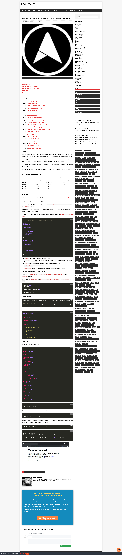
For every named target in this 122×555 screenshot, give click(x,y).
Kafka (77, 256)
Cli (90, 183)
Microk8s (87, 275)
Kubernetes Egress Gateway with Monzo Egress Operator (87, 143)
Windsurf (84, 369)
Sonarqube (78, 343)
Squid (95, 346)
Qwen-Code (78, 322)
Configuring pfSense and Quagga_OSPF (30, 88)
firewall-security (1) (79, 37)
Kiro (82, 261)
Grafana (90, 233)
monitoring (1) (78, 67)
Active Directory (80, 152)
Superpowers (92, 350)
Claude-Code (78, 183)
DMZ (94, 207)
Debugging (78, 204)
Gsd (84, 235)
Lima (81, 268)
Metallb (24, 80)
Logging (85, 270)
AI (25, 10)
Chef (84, 181)
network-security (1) (79, 68)
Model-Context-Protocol (81, 277)
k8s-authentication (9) (80, 47)
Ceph (98, 176)
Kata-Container (83, 256)
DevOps (29, 10)
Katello (90, 256)
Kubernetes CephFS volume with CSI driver (36, 122)
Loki (90, 270)
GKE (89, 230)
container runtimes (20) (80, 31)
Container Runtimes (92, 190)
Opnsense (83, 303)
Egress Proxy (79, 214)
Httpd (84, 242)
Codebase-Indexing (86, 188)
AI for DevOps (78, 126)
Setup (77, 336)
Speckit (90, 346)
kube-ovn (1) (78, 57)
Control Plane (96, 195)
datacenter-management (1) (81, 32)
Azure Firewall (83, 171)
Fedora (77, 218)
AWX (96, 169)
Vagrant (84, 360)
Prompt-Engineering (92, 317)
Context (91, 192)
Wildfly (92, 367)
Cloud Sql (78, 185)
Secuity (93, 332)
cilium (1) (77, 27)
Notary (77, 294)
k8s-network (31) (78, 52)
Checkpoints (79, 181)
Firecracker (91, 218)
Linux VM (90, 268)
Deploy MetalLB (25, 90)
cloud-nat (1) (78, 28)
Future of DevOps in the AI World (81, 128)
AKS (82, 162)
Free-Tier (88, 223)
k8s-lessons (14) (78, 51)
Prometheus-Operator (81, 317)
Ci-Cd (88, 181)
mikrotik (80, 10)
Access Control (86, 150)
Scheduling (78, 332)
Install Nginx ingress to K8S (33, 113)
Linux (34, 10)
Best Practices (84, 174)
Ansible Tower (84, 164)
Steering (95, 348)
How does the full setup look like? (29, 82)
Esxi (88, 216)
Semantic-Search (85, 334)
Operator (96, 301)
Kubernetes (56, 10)
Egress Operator (93, 211)
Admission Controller (90, 152)
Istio (94, 251)
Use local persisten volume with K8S (35, 117)
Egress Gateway (84, 211)
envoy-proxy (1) (78, 35)
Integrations (79, 251)
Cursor (91, 197)
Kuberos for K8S (30, 139)
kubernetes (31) (78, 58)
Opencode (91, 296)
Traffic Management (92, 355)
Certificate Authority (81, 178)
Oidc (95, 294)
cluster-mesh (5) (78, 30)
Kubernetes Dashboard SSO (33, 138)
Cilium (92, 181)
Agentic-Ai (78, 157)
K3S (94, 254)
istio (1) (77, 42)
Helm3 (91, 240)
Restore (94, 327)
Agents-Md (89, 157)
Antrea (97, 164)
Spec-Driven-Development (81, 346)
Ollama (77, 296)
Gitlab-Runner (79, 230)
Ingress (86, 247)
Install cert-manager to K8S (33, 115)
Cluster (84, 185)
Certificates (90, 178)
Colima (77, 190)
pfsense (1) (77, 69)
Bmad (94, 174)
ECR (94, 209)
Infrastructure (79, 247)
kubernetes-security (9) (80, 64)
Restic (89, 327)
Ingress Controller (94, 247)
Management (88, 273)
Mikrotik (92, 275)
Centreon (93, 176)
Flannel (83, 221)
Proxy (83, 320)
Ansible (77, 164)
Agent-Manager (79, 155)
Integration (95, 249)
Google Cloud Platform (81, 233)
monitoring (73, 10)
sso (67, 10)
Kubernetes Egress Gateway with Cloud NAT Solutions (86, 137)
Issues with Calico (26, 84)
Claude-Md (85, 183)
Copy (71, 219)
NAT (77, 284)
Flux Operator (90, 221)
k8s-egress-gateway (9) (80, 48)
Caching (78, 176)
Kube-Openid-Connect (80, 263)
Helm (91, 237)
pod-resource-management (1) (81, 71)
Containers (85, 192)
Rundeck (89, 329)
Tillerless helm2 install (32, 136)
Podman (83, 313)
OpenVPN (90, 301)
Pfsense (91, 308)
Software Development (81, 339)
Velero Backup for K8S (32, 143)
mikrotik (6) (77, 65)
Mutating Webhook (80, 282)
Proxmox (78, 320)
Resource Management (81, 327)
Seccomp (88, 332)
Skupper (90, 336)
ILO (95, 242)
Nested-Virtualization (81, 287)
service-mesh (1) (78, 76)
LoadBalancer (79, 270)
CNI (96, 185)
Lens (77, 268)
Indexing (88, 244)
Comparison (83, 190)
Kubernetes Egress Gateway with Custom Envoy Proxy (86, 141)
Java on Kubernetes (80, 254)
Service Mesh (94, 334)
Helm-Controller (80, 240)
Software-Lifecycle (92, 341)
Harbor (77, 237)
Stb (90, 348)
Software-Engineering (81, 341)
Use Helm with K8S (31, 134)
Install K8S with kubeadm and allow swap (36, 106)
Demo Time (24, 92)
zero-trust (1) (78, 85)
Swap (98, 350)
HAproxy (96, 235)
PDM (86, 306)
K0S (91, 254)
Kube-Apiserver (88, 261)
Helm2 (86, 240)
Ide (92, 242)
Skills (85, 336)
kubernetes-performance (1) (81, 62)
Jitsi (87, 254)
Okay (27, 553)
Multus (88, 280)
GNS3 (93, 230)
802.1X (80, 150)
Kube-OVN (89, 263)
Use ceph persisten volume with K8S (35, 119)
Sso (77, 348)
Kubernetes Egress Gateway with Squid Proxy (84, 139)
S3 (93, 329)
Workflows (89, 369)
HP (94, 240)
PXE (86, 320)
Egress (77, 211)
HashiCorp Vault (84, 237)
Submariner (78, 350)
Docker (77, 209)
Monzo (97, 277)
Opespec (78, 303)
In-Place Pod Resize (80, 244)
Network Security (80, 289)
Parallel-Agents (79, 306)
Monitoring (91, 277)
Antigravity (91, 164)
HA (92, 235)
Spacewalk (84, 343)
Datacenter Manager (80, 202)
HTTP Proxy (78, 242)
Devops (89, 207)
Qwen (95, 320)
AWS (84, 169)
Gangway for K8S (31, 141)
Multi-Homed (83, 280)
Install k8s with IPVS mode (33, 131)
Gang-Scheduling (95, 223)
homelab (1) (77, 41)
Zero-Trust (87, 372)
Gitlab (90, 228)
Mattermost (95, 273)
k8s (33, 472)
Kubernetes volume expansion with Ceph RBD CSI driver (38, 129)
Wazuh (81, 367)
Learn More (22, 553)
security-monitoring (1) (80, 75)
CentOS (87, 176)
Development (93, 204)
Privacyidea (78, 315)
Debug (92, 202)
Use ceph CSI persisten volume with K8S (35, 120)
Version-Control (80, 362)
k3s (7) (76, 44)
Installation (88, 249)
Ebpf (91, 209)
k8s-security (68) (78, 55)
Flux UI (96, 221)
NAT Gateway (82, 284)
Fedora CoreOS (84, 218)
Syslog (77, 353)
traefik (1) (77, 79)
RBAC (93, 322)
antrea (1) (77, 25)
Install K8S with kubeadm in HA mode (35, 108)
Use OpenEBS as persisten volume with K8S (36, 126)
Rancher (89, 322)
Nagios (97, 282)
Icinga (88, 242)
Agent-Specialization (94, 155)
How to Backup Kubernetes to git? (35, 145)
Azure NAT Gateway (92, 171)
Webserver (87, 367)
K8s (97, 254)
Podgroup (78, 313)
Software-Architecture (93, 339)
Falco (95, 216)
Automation (78, 169)
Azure (77, 171)
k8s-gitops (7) (78, 49)
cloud (62, 10)
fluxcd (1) (77, 38)
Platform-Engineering (81, 310)
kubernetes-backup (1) (80, 61)
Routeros (78, 329)
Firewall (78, 221)
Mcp (77, 275)
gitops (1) (77, 40)
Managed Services (80, 273)
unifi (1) (76, 81)
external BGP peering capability (66, 197)
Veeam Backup (91, 360)
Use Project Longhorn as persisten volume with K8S (38, 124)
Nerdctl (88, 284)
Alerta (86, 162)
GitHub (77, 228)
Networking (88, 289)
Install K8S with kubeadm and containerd (36, 105)
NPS (82, 294)
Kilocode (78, 261)
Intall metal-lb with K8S (32, 110)
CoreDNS (78, 197)
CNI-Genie (78, 188)
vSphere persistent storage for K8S (34, 127)
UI (76, 360)
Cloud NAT (94, 183)
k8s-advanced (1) (79, 45)
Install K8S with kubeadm (32, 103)
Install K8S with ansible (32, 101)
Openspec (85, 301)
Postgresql (89, 313)
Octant (90, 294)
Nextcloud (95, 289)
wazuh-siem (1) (78, 84)
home (22, 10)
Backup (77, 174)
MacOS (94, 270)
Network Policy (91, 287)
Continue (89, 195)
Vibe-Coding (87, 362)
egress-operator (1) (79, 34)
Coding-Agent (95, 188)
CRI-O (87, 197)
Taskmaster (83, 353)
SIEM (81, 336)
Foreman (83, 223)
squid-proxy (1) (78, 78)
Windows (40, 10)
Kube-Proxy (95, 263)
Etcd (92, 216)
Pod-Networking (91, 310)
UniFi (80, 360)
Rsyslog (84, 329)
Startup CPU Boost (83, 348)
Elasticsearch (90, 214)
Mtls (77, 280)
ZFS (92, 372)
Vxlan (77, 367)
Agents (84, 157)
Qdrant (90, 320)
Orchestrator (90, 303)
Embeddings (78, 216)
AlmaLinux (92, 162)
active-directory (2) (79, 24)
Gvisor (88, 235)
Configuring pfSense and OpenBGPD (30, 86)
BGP (43, 472)
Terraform (78, 355)
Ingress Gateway (79, 249)
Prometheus (85, 315)
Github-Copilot (84, 228)
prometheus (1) (78, 72)
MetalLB (38, 472)
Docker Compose (84, 209)
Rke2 (98, 327)
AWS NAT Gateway (90, 169)
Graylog (95, 233)
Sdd (83, 332)
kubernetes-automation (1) (81, 59)
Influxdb (93, 244)
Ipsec (90, 251)
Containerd (78, 192)
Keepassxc (96, 256)
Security (78, 334)
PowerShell (96, 313)
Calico (82, 176)
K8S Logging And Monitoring (34, 146)
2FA (76, 150)
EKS (84, 214)
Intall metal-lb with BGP (32, 112)
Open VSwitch (84, 296)
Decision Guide (85, 204)
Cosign (83, 197)
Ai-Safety (78, 162)
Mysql (87, 282)
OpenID (96, 296)
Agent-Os (86, 155)
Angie (97, 162)
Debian (88, 202)
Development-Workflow (81, 207)
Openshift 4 (78, 301)
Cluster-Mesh (90, 185)
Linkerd (85, 268)
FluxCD (77, 223)
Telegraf (95, 353)
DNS (97, 207)
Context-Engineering (80, 195)
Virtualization (47, 10)
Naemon (92, 282)
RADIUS (83, 322)
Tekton (89, 353)
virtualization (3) (78, 82)
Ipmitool (85, 251)
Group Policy (79, 235)
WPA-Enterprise (79, 372)
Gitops (85, 230)
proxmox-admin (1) (79, 74)
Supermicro (85, 350)
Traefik (84, 355)
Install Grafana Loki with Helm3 (34, 148)
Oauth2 (85, 294)
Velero (96, 360)
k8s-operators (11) (79, 54)
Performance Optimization (82, 308)
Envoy (84, 216)
